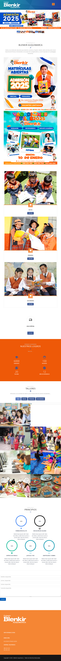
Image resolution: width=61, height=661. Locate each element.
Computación (15, 472)
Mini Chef (15, 496)
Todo (18, 399)
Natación (46, 472)
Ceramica (46, 496)
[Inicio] (12, 4)
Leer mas (30, 213)
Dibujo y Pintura (15, 448)
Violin (46, 425)
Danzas (46, 448)
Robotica (14, 425)
